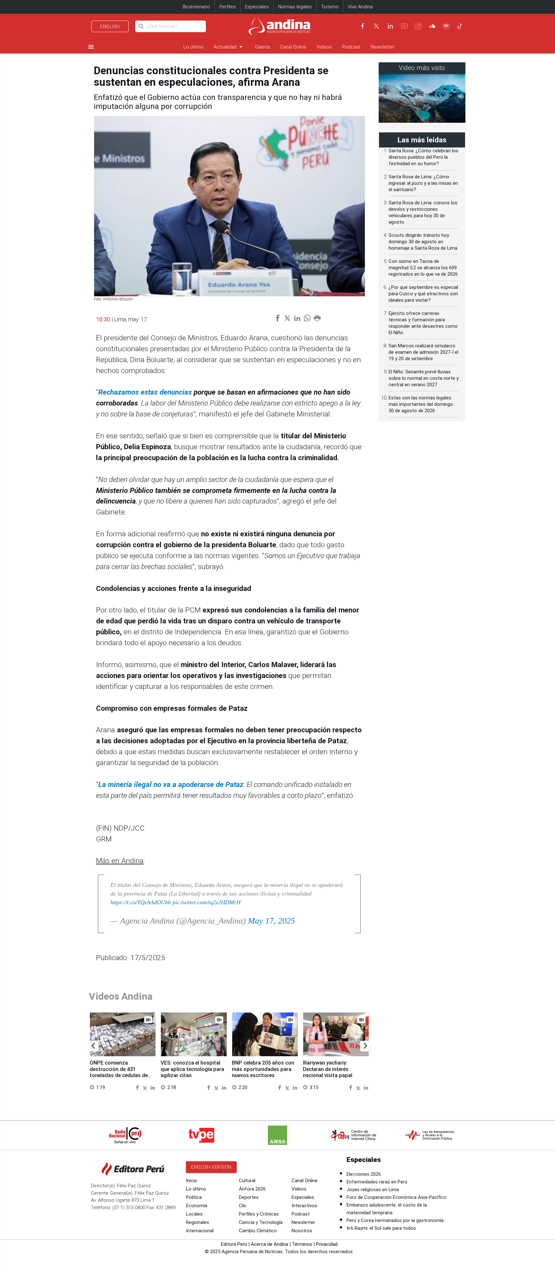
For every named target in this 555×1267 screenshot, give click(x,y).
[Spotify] (446, 26)
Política (194, 1197)
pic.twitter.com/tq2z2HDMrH (206, 902)
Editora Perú (234, 1244)
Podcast (351, 47)
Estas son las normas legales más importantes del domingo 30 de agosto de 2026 (421, 404)
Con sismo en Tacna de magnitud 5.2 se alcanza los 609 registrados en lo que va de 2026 (423, 267)
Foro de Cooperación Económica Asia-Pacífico (396, 1197)
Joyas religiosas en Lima (373, 1189)
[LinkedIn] (390, 26)
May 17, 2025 (271, 920)
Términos (302, 1244)
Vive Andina (360, 7)
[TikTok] (460, 26)
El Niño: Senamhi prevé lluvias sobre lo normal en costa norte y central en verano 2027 (424, 378)
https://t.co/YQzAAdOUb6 (140, 902)
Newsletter (382, 47)
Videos (324, 47)
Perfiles (227, 7)
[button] (93, 1046)
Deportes (249, 1197)
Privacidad (327, 1244)
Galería (262, 47)
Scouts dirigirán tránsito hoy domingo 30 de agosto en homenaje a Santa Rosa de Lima (423, 241)
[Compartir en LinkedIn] (153, 1087)
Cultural (247, 1180)
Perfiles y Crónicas (259, 1214)
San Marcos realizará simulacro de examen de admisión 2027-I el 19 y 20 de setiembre (423, 352)
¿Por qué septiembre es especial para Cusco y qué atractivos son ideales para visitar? (423, 293)
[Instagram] (418, 26)
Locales (194, 1214)
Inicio (191, 1180)
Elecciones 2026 (364, 1174)
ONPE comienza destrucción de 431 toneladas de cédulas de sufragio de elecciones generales (119, 1075)
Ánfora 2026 (252, 1189)
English (110, 26)
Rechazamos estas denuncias (145, 392)
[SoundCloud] (432, 26)
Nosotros (302, 1231)
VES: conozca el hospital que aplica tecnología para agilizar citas (192, 1069)
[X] (376, 26)
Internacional (200, 1231)
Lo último (193, 47)
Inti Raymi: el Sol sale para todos (381, 1228)
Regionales (197, 1222)
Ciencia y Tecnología (261, 1222)
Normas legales (295, 7)
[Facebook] (362, 26)
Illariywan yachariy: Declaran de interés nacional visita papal (327, 1069)
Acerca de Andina (269, 1244)
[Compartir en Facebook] (138, 1087)
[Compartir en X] (146, 1087)
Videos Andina (121, 996)
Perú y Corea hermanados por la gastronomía (395, 1220)
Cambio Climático (258, 1231)
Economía (196, 1206)
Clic (243, 1206)
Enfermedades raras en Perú (377, 1182)
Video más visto (422, 68)
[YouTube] (404, 26)
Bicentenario (196, 7)
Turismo (330, 7)
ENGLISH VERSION (211, 1167)
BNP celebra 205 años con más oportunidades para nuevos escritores (263, 1069)
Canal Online (293, 47)
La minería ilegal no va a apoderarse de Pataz (170, 784)
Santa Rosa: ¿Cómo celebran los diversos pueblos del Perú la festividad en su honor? (423, 157)
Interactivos (304, 1206)
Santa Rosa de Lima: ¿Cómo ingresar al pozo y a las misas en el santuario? (423, 183)
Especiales (257, 7)
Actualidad (229, 46)
